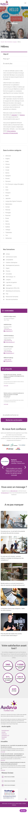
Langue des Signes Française (13, 201)
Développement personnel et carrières (16, 265)
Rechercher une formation (14, 420)
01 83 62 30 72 (8, 329)
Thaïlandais (8, 232)
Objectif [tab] (5, 54)
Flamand (7, 181)
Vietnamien (8, 238)
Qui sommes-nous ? (5, 742)
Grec (6, 187)
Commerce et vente (11, 257)
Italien (7, 195)
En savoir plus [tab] (7, 63)
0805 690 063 (8, 359)
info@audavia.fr (8, 361)
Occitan (7, 207)
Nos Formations (8, 41)
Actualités (3, 743)
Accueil (2, 41)
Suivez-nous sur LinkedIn (9, 788)
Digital (7, 268)
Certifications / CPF (5, 747)
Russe (7, 218)
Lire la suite (6, 385)
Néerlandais (8, 204)
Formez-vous (4, 745)
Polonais (7, 210)
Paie (7, 294)
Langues (15, 41)
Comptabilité (9, 259)
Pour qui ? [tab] (6, 59)
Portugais (8, 212)
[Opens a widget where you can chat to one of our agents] (23, 810)
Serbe (7, 221)
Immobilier (9, 274)
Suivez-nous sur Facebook (9, 792)
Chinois (7, 164)
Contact (3, 750)
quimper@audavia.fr (9, 353)
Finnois (7, 178)
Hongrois (7, 192)
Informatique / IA (10, 277)
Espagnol (8, 175)
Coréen (7, 167)
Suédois (7, 227)
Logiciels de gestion (11, 282)
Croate (7, 170)
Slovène (7, 224)
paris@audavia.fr (9, 331)
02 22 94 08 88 (8, 351)
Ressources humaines (12, 296)
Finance (8, 271)
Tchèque (7, 229)
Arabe (7, 161)
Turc (6, 235)
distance (22, 115)
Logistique (9, 285)
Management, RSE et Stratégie (14, 288)
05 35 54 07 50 (8, 340)
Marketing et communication (14, 291)
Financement (4, 748)
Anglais (7, 158)
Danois (7, 173)
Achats (8, 254)
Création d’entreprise (11, 262)
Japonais (8, 198)
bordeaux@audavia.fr (10, 342)
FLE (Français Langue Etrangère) (14, 184)
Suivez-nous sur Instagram (9, 797)
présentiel (14, 115)
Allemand (8, 156)
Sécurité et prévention (12, 299)
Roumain (8, 215)
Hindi (6, 190)
